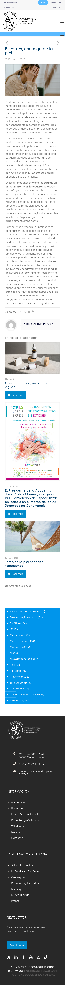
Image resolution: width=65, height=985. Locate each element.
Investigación (19, 889)
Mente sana (17, 635)
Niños (13, 653)
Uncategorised (19, 688)
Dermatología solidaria (23, 617)
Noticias (16, 832)
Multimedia (17, 647)
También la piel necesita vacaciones (24, 564)
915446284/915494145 (32, 764)
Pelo (12, 664)
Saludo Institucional (23, 865)
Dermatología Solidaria (25, 820)
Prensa (15, 901)
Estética (15, 623)
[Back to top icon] (59, 979)
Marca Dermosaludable (25, 814)
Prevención (16, 676)
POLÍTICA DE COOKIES (24, 974)
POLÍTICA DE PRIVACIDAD (40, 970)
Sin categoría (18, 682)
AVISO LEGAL (47, 974)
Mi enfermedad (19, 641)
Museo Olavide (20, 895)
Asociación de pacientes (24, 611)
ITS (11, 629)
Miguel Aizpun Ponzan (38, 324)
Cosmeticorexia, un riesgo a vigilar (27, 385)
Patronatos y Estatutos (25, 883)
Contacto (17, 838)
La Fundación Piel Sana (25, 871)
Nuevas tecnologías (22, 658)
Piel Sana (15, 670)
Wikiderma (16, 700)
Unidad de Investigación (24, 694)
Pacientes (17, 808)
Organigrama (19, 877)
